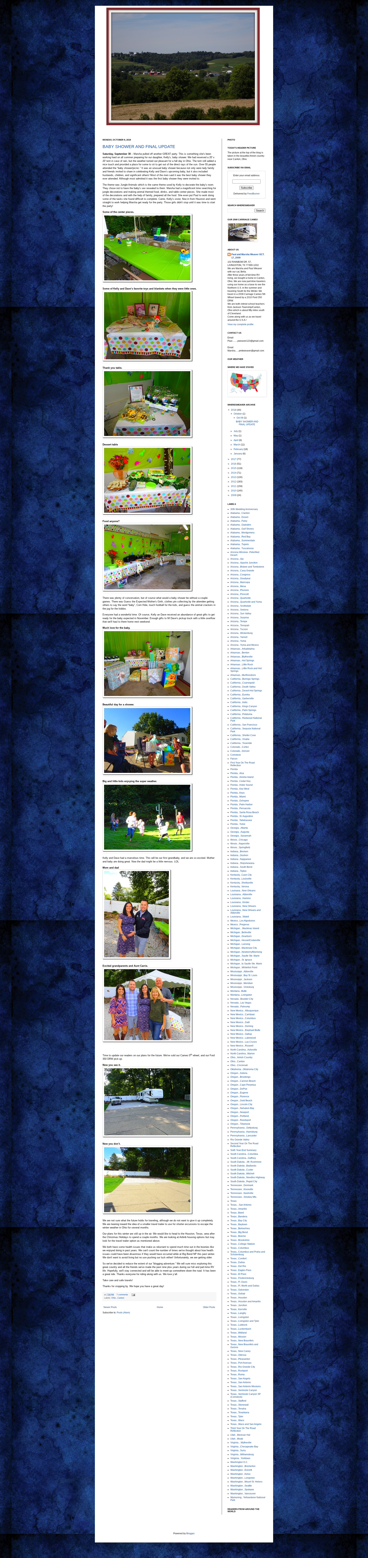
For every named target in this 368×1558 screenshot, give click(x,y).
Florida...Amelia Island (242, 777)
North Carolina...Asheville (243, 1049)
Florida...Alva (237, 773)
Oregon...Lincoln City (241, 1104)
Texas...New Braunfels (242, 1340)
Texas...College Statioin (242, 1244)
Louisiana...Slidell (239, 916)
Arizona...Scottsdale (240, 606)
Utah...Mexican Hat (240, 1435)
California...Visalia (239, 739)
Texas (233, 1201)
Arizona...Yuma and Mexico (244, 645)
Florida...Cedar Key (240, 781)
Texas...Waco (237, 1420)
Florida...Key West (239, 788)
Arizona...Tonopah (239, 625)
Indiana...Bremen (239, 851)
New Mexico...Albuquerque (244, 1010)
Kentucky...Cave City (241, 875)
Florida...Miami (238, 796)
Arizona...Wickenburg (241, 633)
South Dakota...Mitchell (242, 1173)
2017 (234, 459)
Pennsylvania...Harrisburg (243, 1131)
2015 (234, 468)
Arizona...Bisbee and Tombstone (247, 566)
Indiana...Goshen (239, 855)
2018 (234, 410)
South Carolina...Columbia (244, 1154)
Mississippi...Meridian (241, 983)
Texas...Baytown (238, 1224)
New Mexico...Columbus (243, 1018)
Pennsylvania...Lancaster (243, 1135)
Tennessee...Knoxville (241, 1189)
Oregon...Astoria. (239, 1073)
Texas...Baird (237, 1212)
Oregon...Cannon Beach (243, 1081)
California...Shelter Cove (243, 735)
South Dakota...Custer (241, 1169)
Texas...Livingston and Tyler (244, 1321)
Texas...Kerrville (238, 1309)
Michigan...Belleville (240, 932)
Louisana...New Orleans (242, 890)
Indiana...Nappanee (240, 859)
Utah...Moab (236, 1438)
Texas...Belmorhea (240, 1228)
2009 (234, 495)
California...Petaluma (241, 714)
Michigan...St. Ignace (241, 959)
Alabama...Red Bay (240, 536)
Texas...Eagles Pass (240, 1270)
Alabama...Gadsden (240, 524)
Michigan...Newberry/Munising (246, 952)
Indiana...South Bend (241, 867)
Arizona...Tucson (239, 629)
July (236, 431)
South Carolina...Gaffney (243, 1158)
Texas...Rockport (239, 1370)
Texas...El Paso (238, 1274)
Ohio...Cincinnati (239, 1065)
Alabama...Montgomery (242, 532)
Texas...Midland (238, 1332)
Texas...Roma (237, 1374)
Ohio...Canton (117, 1298)
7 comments (122, 1294)
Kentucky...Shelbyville (241, 882)
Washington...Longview (242, 1478)
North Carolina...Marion (242, 1053)
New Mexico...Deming (241, 1026)
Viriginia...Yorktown (240, 1458)
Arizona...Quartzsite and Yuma (246, 601)
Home (160, 1307)
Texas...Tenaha (238, 1408)
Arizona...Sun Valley (240, 613)
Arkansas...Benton (239, 652)
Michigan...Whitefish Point (243, 967)
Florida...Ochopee (239, 800)
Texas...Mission (238, 1336)
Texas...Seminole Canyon (243, 1390)
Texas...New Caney (240, 1351)
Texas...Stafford (238, 1400)
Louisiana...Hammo (240, 898)
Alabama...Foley (238, 521)
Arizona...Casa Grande (242, 570)
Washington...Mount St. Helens (246, 1481)
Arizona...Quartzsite (240, 598)
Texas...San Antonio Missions (245, 1386)
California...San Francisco (243, 724)
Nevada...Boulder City (241, 999)
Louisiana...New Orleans (243, 906)
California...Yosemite (241, 743)
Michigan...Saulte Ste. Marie (245, 955)
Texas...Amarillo (238, 1209)
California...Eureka (240, 694)
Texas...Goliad (237, 1293)
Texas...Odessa (238, 1355)
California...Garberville (242, 698)
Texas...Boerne (238, 1236)
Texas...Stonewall (239, 1404)
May (236, 435)
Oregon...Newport (239, 1112)
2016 (234, 463)
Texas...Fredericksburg (242, 1278)
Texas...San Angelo (240, 1378)
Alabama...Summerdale (242, 540)
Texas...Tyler (236, 1416)
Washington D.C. (239, 1462)
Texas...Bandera (238, 1216)
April (236, 440)
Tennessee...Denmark (241, 1185)
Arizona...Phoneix (239, 590)
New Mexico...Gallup (241, 1034)
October (238, 413)
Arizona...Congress (240, 574)
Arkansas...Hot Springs (242, 660)
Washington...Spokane (242, 1489)
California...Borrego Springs (244, 679)
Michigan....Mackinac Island (244, 928)
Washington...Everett (241, 1470)
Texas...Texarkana (239, 1412)
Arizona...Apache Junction (244, 562)
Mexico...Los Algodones (242, 920)
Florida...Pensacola (240, 808)
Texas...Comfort (238, 1258)
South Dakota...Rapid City (243, 1181)
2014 (234, 472)
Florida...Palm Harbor (241, 804)
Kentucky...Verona (239, 886)
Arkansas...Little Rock (241, 664)
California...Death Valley (242, 686)
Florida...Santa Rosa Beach (244, 812)
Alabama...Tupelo (239, 544)
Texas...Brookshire (240, 1240)
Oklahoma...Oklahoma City (244, 1069)
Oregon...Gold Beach (241, 1100)
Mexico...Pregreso (239, 924)
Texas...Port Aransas (240, 1362)
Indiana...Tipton (238, 871)
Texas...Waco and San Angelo (245, 1424)
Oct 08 (240, 417)
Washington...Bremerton (242, 1466)
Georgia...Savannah (240, 835)
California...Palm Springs (243, 710)
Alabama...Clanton (240, 513)
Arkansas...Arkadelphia (242, 648)
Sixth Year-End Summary (243, 1150)
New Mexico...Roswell (241, 1045)
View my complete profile (241, 324)
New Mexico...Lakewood (243, 1037)
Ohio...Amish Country (241, 1057)
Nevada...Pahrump (240, 1006)
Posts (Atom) (123, 1312)
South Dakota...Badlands (243, 1165)
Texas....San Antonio (240, 1204)
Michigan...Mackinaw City (243, 948)
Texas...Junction (238, 1305)
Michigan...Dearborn (241, 936)
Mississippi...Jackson (241, 979)
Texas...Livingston (239, 1317)
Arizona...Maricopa (240, 582)
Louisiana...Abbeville (241, 894)
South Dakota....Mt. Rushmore (245, 1162)
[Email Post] (133, 1294)
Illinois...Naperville (240, 843)
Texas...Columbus (239, 1248)
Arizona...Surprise (239, 617)
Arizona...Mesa (238, 586)
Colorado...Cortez (239, 747)
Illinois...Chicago (239, 839)
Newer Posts (110, 1307)
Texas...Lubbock (238, 1325)
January (238, 453)
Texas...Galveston (239, 1289)
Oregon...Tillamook (240, 1124)
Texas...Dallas (237, 1262)
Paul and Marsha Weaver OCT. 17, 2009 (247, 256)
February (239, 449)
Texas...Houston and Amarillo (245, 1301)
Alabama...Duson (239, 517)
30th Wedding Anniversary (244, 509)
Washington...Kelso (240, 1474)
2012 (234, 481)
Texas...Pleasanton (240, 1359)
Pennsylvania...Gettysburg (244, 1127)
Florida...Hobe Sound (241, 785)
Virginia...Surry (238, 1450)
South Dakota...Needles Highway (247, 1177)
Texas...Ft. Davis (238, 1282)
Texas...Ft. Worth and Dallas (244, 1285)
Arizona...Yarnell (238, 637)
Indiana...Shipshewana (242, 863)
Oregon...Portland (239, 1116)
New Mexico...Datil (240, 1022)
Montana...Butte (238, 991)
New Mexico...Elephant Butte (245, 1030)
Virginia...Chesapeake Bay (244, 1446)
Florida (234, 769)
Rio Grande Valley (239, 1139)
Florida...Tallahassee (241, 820)
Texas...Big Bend (239, 1232)
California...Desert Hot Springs (246, 690)
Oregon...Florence (239, 1096)
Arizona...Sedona (239, 609)
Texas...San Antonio (240, 1382)
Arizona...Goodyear (240, 578)
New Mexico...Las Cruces (243, 1042)
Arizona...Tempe (238, 621)
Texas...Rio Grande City (242, 1367)
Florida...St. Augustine (241, 816)
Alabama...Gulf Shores (242, 528)
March (237, 444)
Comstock (235, 754)
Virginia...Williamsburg (242, 1454)
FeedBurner (253, 193)
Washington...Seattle (241, 1485)
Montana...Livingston (241, 995)
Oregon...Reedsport (240, 1120)
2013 (234, 477)
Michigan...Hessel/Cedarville (245, 940)
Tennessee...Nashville (241, 1193)
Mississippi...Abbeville (241, 971)
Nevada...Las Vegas (240, 1002)
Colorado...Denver (240, 751)
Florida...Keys (237, 792)
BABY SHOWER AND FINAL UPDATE (139, 146)
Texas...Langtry (238, 1313)
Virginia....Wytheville (240, 1442)
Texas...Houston (238, 1297)
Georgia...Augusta (239, 832)
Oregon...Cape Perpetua (243, 1084)
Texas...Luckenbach (240, 1329)
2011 (234, 486)
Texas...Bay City (238, 1220)
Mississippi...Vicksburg (242, 987)
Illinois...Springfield (240, 847)
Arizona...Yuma (238, 641)
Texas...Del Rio (238, 1266)
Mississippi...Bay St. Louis (243, 975)
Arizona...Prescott (239, 594)
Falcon (233, 758)
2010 (234, 490)
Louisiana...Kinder (239, 902)
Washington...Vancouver (243, 1493)
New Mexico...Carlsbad (242, 1014)
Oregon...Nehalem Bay (242, 1108)
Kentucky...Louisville (240, 878)
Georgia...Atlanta (239, 828)
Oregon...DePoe (238, 1088)
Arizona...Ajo (237, 559)
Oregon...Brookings (240, 1077)
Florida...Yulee (237, 824)
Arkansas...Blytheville (241, 656)
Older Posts (209, 1307)
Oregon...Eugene (239, 1092)
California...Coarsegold (242, 682)
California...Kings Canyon (243, 706)
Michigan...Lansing (240, 944)
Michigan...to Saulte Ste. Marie (246, 963)
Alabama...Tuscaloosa (242, 548)
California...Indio (238, 702)
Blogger (190, 1533)
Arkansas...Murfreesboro (243, 675)
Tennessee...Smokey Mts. (243, 1197)
